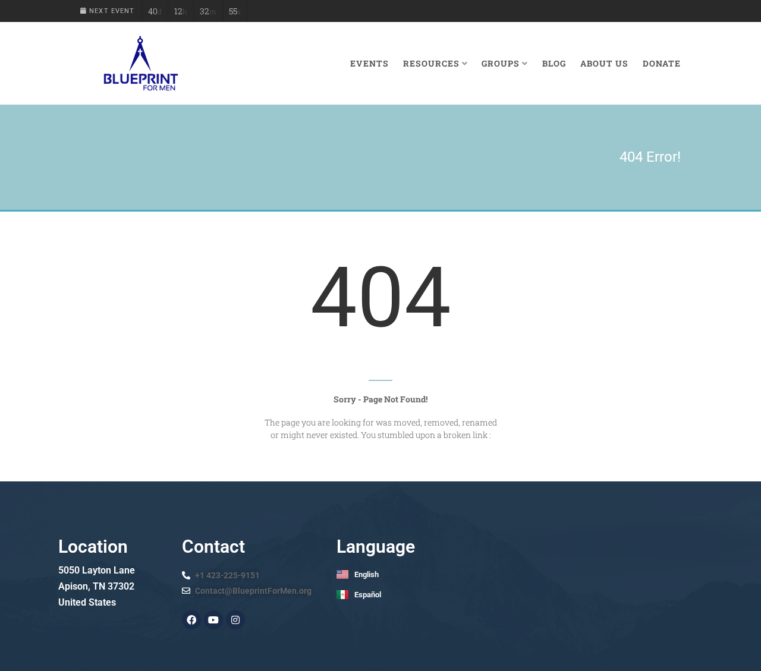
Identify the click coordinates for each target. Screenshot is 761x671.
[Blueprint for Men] (140, 63)
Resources (431, 63)
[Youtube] (213, 619)
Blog (554, 63)
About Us (604, 63)
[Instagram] (235, 619)
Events (369, 63)
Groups (501, 63)
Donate (662, 63)
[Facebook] (191, 619)
